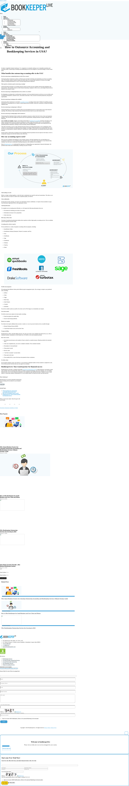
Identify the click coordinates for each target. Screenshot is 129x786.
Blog (8, 28)
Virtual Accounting (11, 25)
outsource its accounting (35, 120)
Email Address (3, 572)
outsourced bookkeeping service (29, 369)
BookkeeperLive (8, 144)
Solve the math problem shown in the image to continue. (12, 713)
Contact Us (9, 29)
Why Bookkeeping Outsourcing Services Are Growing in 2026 (8, 531)
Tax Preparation (10, 23)
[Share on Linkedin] (9, 404)
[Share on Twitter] (14, 404)
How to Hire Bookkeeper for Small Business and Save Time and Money (10, 496)
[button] (20, 14)
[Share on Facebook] (5, 404)
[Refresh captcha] (18, 711)
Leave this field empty (5, 704)
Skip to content (3, 0)
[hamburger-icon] (39, 31)
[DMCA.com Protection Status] (2, 653)
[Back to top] (126, 733)
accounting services (24, 102)
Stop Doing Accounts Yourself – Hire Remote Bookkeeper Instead (10, 565)
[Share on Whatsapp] (19, 404)
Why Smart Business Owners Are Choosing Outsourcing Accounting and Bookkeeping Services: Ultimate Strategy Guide (11, 449)
